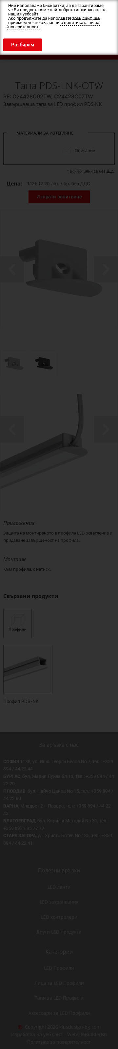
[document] (59, 524)
